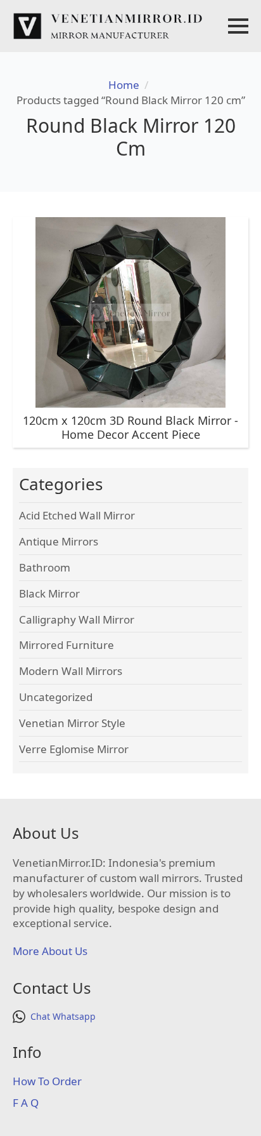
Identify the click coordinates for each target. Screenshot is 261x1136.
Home (123, 84)
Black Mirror (49, 593)
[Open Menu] (238, 26)
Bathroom (44, 567)
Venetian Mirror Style (72, 723)
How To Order (47, 1081)
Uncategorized (55, 697)
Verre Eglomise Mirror (74, 749)
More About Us (50, 951)
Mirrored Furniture (66, 645)
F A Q (26, 1102)
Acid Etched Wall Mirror (77, 515)
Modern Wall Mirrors (70, 671)
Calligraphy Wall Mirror (76, 619)
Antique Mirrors (58, 541)
